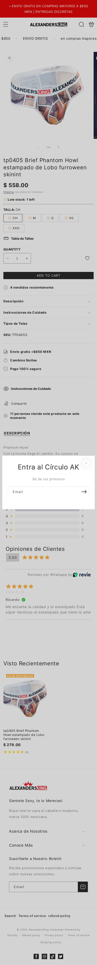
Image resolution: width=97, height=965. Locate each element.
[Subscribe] (84, 492)
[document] (48, 482)
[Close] (86, 463)
